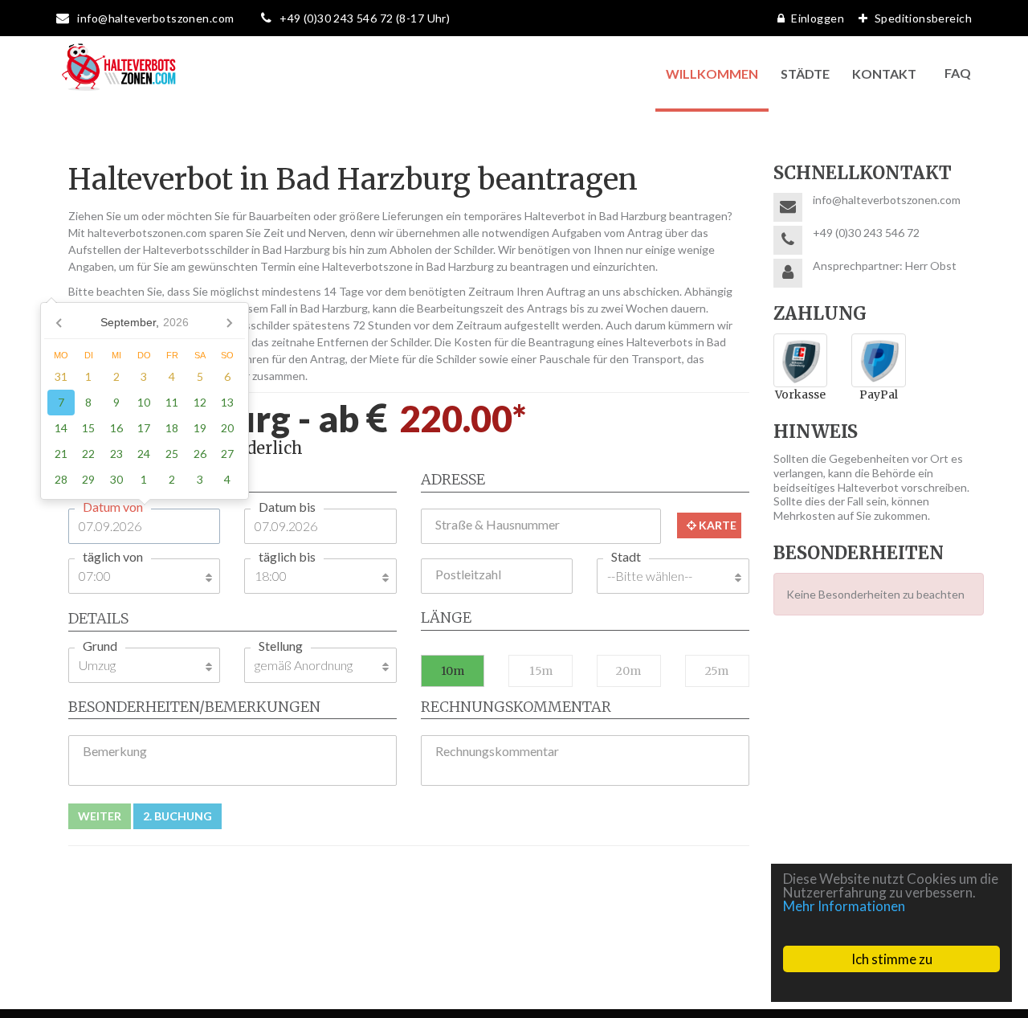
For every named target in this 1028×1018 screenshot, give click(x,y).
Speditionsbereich (923, 18)
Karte (716, 525)
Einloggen (817, 18)
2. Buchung (177, 816)
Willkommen (712, 73)
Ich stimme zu (891, 959)
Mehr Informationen (844, 905)
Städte (805, 73)
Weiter (99, 816)
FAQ (957, 72)
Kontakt (884, 73)
